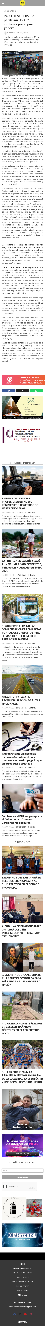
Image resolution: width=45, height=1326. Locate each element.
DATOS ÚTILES (22, 1277)
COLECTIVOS (22, 1290)
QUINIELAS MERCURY (23, 1273)
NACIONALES (10, 11)
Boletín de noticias (22, 1162)
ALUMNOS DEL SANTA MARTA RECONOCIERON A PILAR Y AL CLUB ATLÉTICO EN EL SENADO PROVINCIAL (21, 882)
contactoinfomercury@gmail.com (22, 1306)
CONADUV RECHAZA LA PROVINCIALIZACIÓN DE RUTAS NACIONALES (21, 700)
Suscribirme (22, 1177)
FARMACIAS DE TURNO (22, 1268)
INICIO (22, 1264)
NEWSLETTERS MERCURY (22, 1281)
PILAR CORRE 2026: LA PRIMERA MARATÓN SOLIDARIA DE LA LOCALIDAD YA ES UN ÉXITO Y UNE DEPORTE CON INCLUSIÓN (22, 1077)
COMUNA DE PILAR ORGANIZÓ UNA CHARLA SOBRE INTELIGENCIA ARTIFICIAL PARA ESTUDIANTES (21, 931)
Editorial (11, 33)
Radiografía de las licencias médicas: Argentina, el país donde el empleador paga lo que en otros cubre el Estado (22, 758)
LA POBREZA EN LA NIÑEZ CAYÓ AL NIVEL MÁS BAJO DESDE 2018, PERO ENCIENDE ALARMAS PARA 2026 (22, 565)
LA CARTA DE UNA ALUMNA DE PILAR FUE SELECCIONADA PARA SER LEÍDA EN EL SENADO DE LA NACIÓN (21, 979)
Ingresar (23, 1295)
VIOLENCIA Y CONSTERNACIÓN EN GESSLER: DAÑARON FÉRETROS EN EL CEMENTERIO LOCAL (22, 1028)
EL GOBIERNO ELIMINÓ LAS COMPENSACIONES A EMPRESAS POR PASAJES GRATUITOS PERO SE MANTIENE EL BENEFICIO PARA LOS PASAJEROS (21, 632)
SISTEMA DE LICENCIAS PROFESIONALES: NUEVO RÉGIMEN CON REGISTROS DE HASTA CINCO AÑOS (20, 503)
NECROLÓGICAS (22, 1286)
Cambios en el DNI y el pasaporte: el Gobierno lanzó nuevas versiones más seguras (22, 819)
